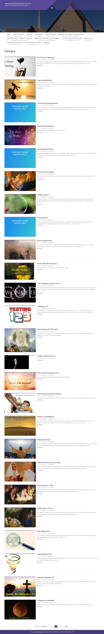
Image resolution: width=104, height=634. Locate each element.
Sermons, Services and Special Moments (46, 38)
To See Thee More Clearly (47, 263)
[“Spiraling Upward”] (12, 563)
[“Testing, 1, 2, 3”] (20, 315)
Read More (40, 65)
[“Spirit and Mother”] (20, 89)
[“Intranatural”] (20, 227)
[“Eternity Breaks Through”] (20, 340)
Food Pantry (39, 34)
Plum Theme (39, 632)
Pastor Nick (51, 59)
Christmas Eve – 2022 (45, 485)
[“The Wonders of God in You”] (20, 292)
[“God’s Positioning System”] (20, 112)
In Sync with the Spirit (45, 172)
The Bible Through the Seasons (72, 38)
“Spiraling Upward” (44, 554)
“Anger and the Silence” (46, 356)
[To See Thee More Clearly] (19, 271)
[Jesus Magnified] (20, 540)
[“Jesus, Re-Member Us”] (20, 586)
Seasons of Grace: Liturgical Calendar (19, 38)
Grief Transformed (44, 241)
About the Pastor (18, 34)
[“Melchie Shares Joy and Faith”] (20, 471)
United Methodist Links (14, 42)
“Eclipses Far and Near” (46, 600)
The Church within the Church (49, 394)
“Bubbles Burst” (43, 195)
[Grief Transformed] (20, 249)
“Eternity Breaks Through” (47, 329)
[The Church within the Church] (20, 403)
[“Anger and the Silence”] (16, 362)
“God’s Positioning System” (48, 103)
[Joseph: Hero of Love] (20, 517)
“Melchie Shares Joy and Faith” (49, 462)
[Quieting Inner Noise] (20, 158)
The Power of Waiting (45, 57)
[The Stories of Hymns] (20, 135)
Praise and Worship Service (48, 373)
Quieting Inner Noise (45, 149)
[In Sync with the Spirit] (20, 181)
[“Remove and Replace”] (20, 426)
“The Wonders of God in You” (48, 283)
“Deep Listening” (43, 440)
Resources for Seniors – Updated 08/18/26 (70, 34)
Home (8, 34)
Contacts (29, 34)
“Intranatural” (42, 218)
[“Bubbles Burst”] (20, 204)
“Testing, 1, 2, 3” (42, 306)
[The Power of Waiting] (20, 66)
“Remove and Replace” (46, 417)
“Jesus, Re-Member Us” (46, 577)
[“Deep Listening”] (20, 448)
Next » (66, 626)
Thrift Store (88, 38)
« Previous (44, 626)
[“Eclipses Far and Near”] (20, 609)
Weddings (46, 42)
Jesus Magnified (43, 531)
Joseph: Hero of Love (45, 508)
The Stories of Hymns (45, 126)
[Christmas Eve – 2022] (20, 494)
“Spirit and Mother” (45, 80)
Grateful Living (50, 34)
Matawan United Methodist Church (18, 3)
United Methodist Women (33, 42)
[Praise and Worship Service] (20, 381)
